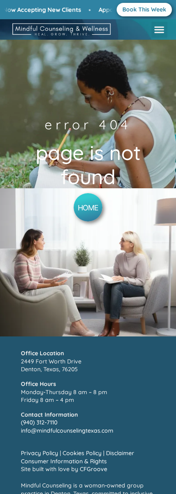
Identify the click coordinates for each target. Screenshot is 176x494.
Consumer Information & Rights (64, 461)
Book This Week (144, 9)
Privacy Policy (39, 453)
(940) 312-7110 (39, 422)
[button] (159, 30)
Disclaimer (120, 453)
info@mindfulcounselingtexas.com (67, 430)
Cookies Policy (82, 453)
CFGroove (93, 469)
